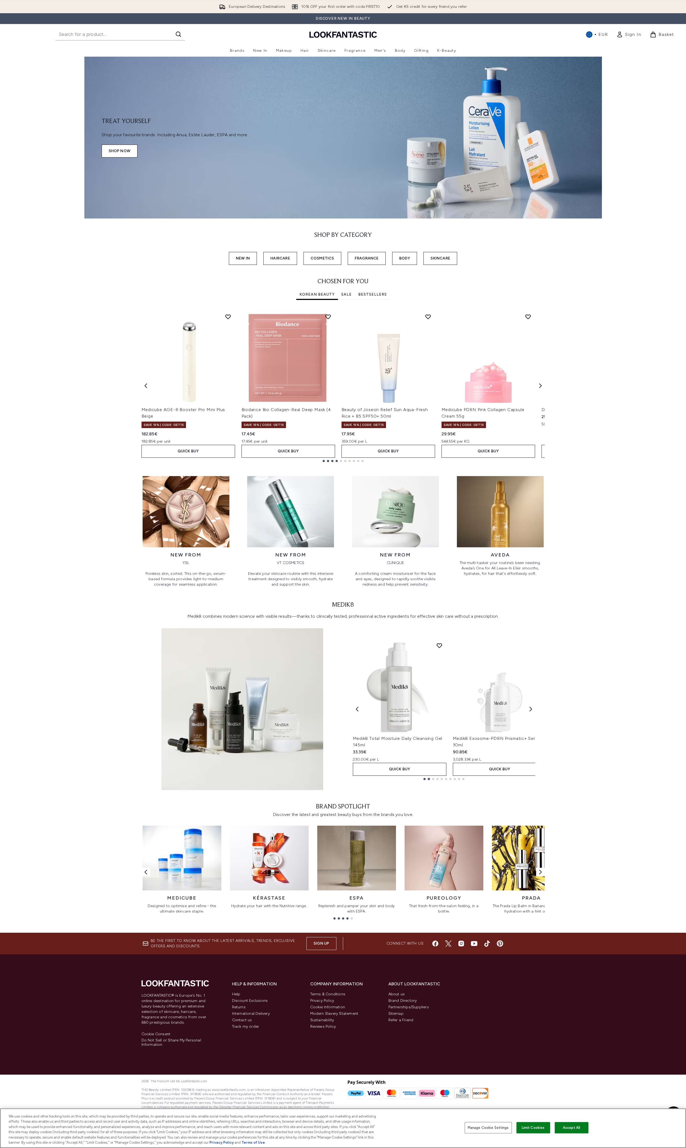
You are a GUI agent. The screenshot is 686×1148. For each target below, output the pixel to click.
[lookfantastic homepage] (343, 34)
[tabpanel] (343, 386)
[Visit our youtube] (474, 943)
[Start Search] (178, 34)
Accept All (571, 1128)
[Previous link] (146, 872)
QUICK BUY (188, 451)
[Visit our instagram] (461, 943)
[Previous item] (146, 385)
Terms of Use (253, 1142)
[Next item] (540, 385)
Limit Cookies (533, 1128)
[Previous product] (357, 709)
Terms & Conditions (328, 994)
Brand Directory (402, 1000)
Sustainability (322, 1020)
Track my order (245, 1026)
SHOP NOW (120, 151)
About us (396, 994)
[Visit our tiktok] (487, 943)
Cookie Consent (156, 1034)
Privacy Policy (322, 1000)
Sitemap (396, 1013)
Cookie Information (327, 1007)
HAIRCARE (280, 258)
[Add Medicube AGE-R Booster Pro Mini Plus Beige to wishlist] (228, 316)
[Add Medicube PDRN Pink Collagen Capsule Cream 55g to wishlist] (528, 316)
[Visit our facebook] (435, 943)
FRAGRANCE (367, 258)
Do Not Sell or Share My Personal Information (171, 1042)
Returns (239, 1007)
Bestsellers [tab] (372, 294)
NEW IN (243, 258)
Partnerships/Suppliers (408, 1007)
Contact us (242, 1020)
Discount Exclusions (250, 1000)
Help (236, 994)
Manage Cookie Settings (488, 1128)
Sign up (321, 943)
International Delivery (251, 1013)
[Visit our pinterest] (500, 943)
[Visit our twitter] (448, 943)
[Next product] (530, 709)
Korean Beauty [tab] (317, 294)
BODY (404, 258)
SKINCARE (440, 258)
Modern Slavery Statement (334, 1013)
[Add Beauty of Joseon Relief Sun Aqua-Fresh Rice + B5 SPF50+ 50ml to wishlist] (428, 316)
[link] (628, 34)
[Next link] (540, 872)
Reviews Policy (323, 1026)
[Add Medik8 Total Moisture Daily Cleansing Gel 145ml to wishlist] (439, 645)
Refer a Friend (400, 1020)
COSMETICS (322, 258)
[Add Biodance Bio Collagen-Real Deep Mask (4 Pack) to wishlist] (328, 316)
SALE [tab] (346, 294)
